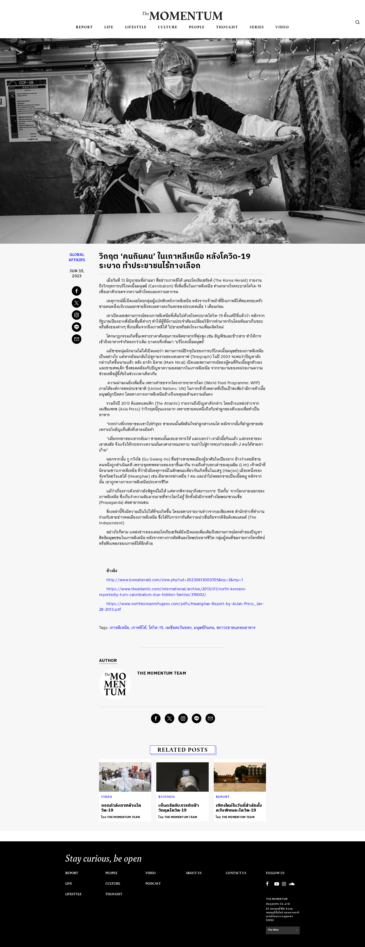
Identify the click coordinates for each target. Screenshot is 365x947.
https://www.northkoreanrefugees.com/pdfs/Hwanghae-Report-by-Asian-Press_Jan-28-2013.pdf (181, 606)
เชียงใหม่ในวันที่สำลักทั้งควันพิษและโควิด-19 (239, 808)
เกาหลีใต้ (138, 627)
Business (166, 797)
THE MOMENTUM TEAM (161, 673)
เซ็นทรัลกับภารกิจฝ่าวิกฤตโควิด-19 (178, 808)
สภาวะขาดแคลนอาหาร (236, 627)
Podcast (153, 883)
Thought (227, 27)
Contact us (236, 873)
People (197, 27)
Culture (167, 27)
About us (194, 873)
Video (282, 27)
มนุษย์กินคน (204, 627)
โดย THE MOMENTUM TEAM (120, 817)
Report (84, 27)
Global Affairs (77, 257)
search (357, 22)
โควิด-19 (156, 627)
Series (257, 27)
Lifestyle (136, 27)
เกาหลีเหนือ (119, 627)
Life (108, 27)
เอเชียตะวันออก (178, 627)
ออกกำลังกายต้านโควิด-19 (121, 808)
